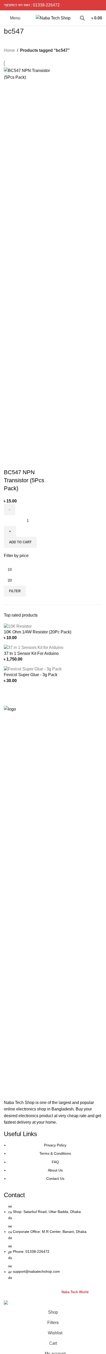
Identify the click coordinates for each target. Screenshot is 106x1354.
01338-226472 (46, 5)
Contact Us (55, 1178)
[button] (20, 542)
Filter (15, 591)
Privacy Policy (55, 1145)
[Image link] (53, 899)
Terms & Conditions (55, 1153)
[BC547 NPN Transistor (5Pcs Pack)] (28, 261)
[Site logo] (53, 18)
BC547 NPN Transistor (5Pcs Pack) (24, 480)
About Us (55, 1170)
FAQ (55, 1162)
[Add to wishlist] (38, 462)
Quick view (24, 462)
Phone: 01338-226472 (31, 1251)
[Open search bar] (82, 18)
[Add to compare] (10, 462)
